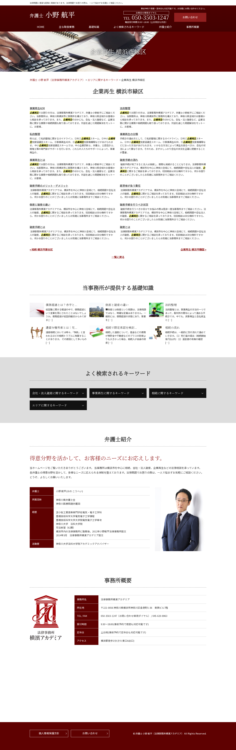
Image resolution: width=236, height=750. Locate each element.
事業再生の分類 (129, 134)
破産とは (125, 227)
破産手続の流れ (129, 160)
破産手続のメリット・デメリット (49, 186)
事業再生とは (37, 160)
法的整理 (125, 108)
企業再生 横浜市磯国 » (193, 249)
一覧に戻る (118, 257)
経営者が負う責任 (130, 186)
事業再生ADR (37, 108)
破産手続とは (37, 227)
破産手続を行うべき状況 (134, 204)
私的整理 (35, 134)
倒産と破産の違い (40, 204)
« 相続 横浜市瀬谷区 (41, 249)
